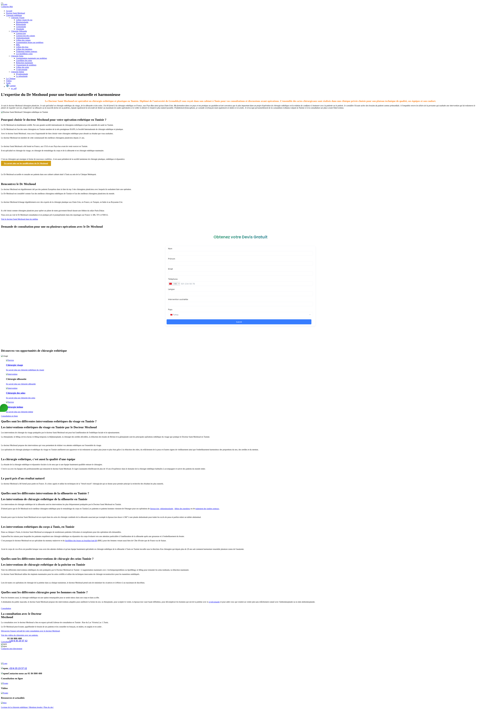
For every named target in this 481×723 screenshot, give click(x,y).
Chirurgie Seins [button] (17, 56)
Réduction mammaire (24, 63)
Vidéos (9, 81)
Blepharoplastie (22, 22)
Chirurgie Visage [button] (17, 18)
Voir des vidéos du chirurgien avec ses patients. (19, 635)
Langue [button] (13, 86)
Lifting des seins (22, 67)
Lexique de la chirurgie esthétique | (15, 707)
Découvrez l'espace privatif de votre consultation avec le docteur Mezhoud (30, 631)
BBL (18, 45)
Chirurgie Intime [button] (17, 72)
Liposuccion (21, 33)
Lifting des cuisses (23, 40)
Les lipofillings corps (24, 54)
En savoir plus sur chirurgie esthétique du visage (25, 370)
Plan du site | (49, 707)
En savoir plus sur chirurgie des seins (20, 398)
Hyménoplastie (22, 74)
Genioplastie (21, 27)
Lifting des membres (24, 49)
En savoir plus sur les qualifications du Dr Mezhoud (26, 163)
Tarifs (8, 83)
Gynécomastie (21, 69)
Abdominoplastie (23, 38)
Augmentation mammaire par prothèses (31, 58)
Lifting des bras (22, 47)
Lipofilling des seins (24, 60)
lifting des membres (182, 509)
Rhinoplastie (21, 24)
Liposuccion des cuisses (25, 36)
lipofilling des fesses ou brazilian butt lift (81, 541)
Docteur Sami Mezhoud (15, 13)
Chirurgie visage (14, 365)
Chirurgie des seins (15, 393)
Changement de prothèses (26, 65)
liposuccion (154, 509)
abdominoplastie (166, 509)
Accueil (9, 11)
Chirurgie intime (14, 407)
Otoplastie (20, 29)
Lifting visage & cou (24, 20)
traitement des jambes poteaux (207, 509)
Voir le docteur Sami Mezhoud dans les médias (19, 219)
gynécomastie (214, 602)
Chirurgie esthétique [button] (14, 15)
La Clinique (10, 78)
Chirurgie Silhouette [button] (19, 31)
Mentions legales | (36, 707)
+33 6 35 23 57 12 (18, 640)
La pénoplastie (22, 76)
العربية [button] (14, 88)
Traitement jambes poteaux (26, 51)
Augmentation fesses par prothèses (29, 42)
